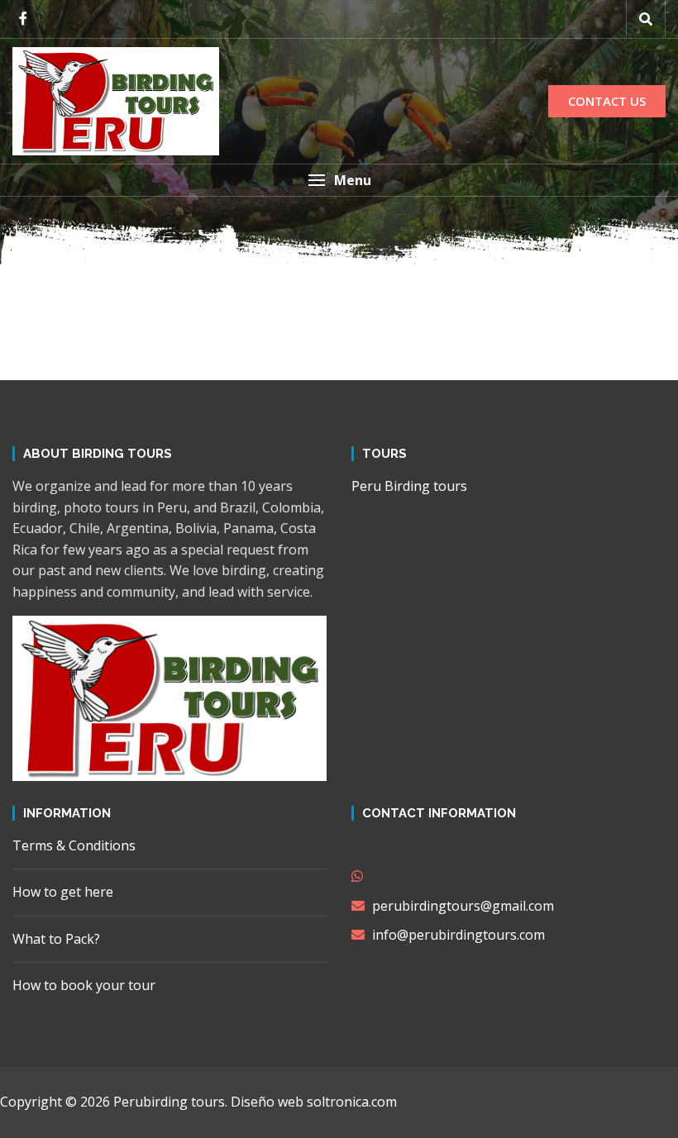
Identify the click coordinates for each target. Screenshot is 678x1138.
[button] (339, 180)
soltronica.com (352, 1102)
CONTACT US (607, 101)
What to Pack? (56, 939)
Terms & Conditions (74, 845)
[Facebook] (23, 18)
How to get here (62, 892)
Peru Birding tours (409, 486)
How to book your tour (83, 985)
